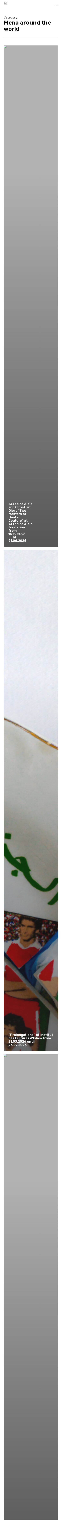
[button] (56, 5)
